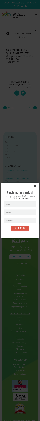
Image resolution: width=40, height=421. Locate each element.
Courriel (9, 220)
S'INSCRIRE (20, 228)
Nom (8, 204)
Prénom (9, 212)
